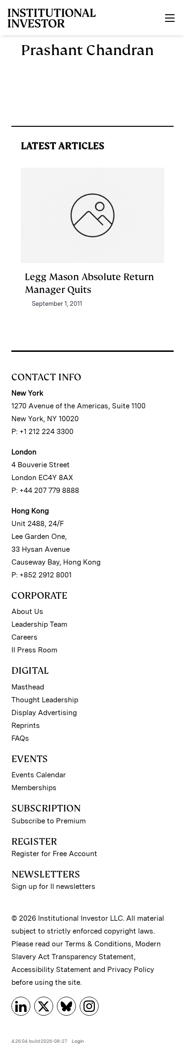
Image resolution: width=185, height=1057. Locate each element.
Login (78, 1041)
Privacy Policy (130, 969)
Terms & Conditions (98, 944)
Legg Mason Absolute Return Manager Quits (89, 283)
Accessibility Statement (51, 969)
